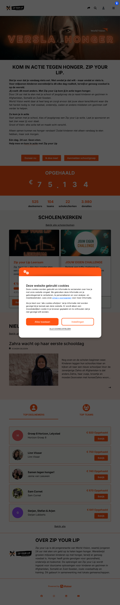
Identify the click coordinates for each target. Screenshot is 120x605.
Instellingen (78, 321)
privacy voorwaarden (61, 298)
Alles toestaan (42, 321)
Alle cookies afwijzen (60, 329)
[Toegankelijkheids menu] (117, 3)
